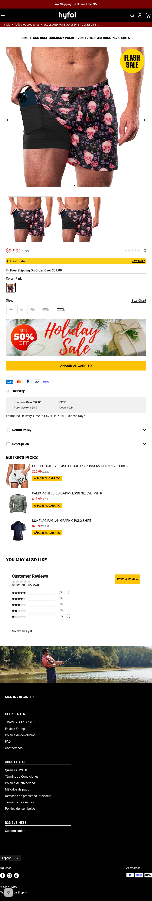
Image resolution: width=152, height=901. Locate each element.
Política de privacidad (20, 783)
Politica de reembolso (20, 809)
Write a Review (127, 579)
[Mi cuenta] (140, 15)
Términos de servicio (19, 802)
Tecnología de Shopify (13, 892)
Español (7, 858)
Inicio (7, 24)
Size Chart (138, 300)
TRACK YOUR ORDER (20, 722)
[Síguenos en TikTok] (16, 875)
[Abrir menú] (3, 15)
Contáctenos (14, 748)
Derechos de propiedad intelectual (28, 796)
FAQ (8, 741)
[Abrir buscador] (132, 15)
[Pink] (11, 287)
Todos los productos (26, 24)
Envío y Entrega (16, 729)
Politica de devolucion (20, 735)
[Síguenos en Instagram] (9, 875)
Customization (15, 831)
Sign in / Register (19, 697)
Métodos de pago (17, 789)
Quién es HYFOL (16, 770)
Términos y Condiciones (21, 776)
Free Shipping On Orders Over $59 (76, 4)
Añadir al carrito (76, 366)
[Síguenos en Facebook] (2, 875)
